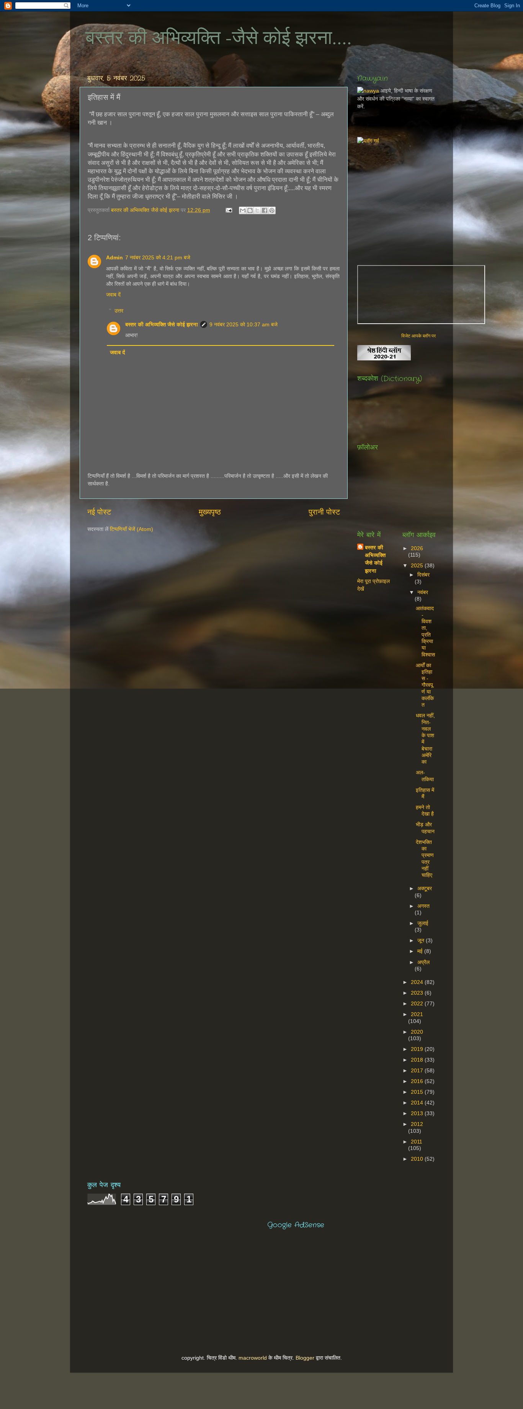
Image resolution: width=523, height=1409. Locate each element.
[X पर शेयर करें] (257, 210)
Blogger (305, 1358)
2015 (418, 1092)
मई (420, 951)
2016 (418, 1081)
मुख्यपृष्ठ (210, 512)
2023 (418, 993)
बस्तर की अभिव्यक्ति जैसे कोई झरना (146, 210)
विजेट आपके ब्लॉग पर (418, 336)
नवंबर (422, 592)
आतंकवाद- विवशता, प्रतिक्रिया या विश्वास (425, 631)
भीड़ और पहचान (425, 827)
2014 (418, 1103)
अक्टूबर (424, 888)
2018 (418, 1060)
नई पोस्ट (99, 512)
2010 (418, 1159)
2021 (417, 1014)
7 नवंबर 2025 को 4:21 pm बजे (157, 257)
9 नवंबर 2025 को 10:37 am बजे (243, 324)
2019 (418, 1049)
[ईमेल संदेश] (228, 210)
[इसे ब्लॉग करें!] (250, 210)
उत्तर (118, 311)
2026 (417, 548)
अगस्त (423, 906)
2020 (417, 1032)
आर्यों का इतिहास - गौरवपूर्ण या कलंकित (425, 685)
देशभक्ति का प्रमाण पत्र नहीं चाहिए (425, 858)
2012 (417, 1124)
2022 (418, 1003)
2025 (418, 565)
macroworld (253, 1358)
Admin (114, 257)
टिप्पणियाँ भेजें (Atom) (131, 529)
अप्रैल (423, 962)
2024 (418, 982)
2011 (416, 1142)
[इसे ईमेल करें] (243, 210)
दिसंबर (423, 575)
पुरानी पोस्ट (324, 512)
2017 (418, 1070)
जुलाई (422, 923)
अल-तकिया (425, 775)
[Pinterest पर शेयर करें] (272, 210)
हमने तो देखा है (425, 810)
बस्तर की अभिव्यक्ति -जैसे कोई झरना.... (218, 36)
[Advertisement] (440, 198)
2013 (418, 1113)
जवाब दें (113, 295)
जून (421, 940)
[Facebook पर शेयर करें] (264, 210)
